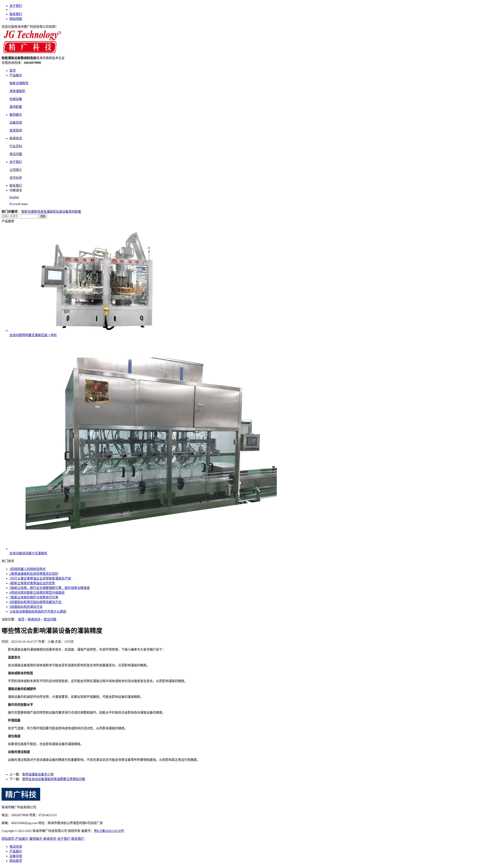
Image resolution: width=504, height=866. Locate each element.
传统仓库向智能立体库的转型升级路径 (37, 592)
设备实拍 (15, 122)
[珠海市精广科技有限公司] (32, 53)
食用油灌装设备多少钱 (38, 774)
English (14, 197)
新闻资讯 (15, 138)
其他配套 (15, 106)
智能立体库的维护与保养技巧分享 (33, 597)
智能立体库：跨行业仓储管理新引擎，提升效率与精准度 (49, 588)
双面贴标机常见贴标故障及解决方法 (35, 602)
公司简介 (15, 170)
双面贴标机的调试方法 (26, 606)
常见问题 (15, 154)
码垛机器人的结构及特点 (27, 569)
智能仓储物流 (18, 83)
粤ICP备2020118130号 (109, 831)
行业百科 (15, 146)
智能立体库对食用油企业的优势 (32, 583)
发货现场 (15, 130)
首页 (12, 70)
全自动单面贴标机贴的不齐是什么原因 (37, 611)
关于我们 (15, 5)
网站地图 (15, 18)
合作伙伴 (15, 177)
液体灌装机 (17, 91)
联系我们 (15, 14)
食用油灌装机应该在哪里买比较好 (33, 573)
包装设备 (15, 99)
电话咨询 (15, 846)
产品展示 (15, 75)
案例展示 (15, 114)
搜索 (42, 216)
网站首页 (8, 838)
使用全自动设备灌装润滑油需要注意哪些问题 (53, 779)
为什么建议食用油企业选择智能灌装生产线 (40, 578)
